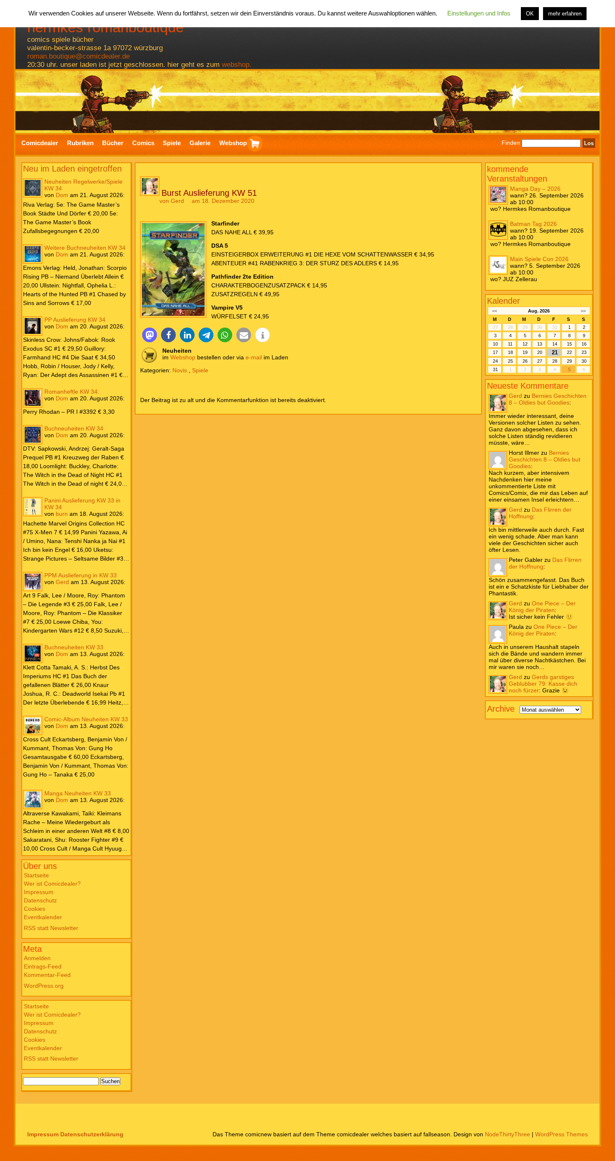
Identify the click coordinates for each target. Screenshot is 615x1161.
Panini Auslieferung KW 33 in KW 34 (82, 503)
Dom (62, 195)
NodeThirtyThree (507, 1134)
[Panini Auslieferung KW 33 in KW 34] (32, 506)
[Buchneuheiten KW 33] (32, 653)
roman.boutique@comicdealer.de (78, 56)
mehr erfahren (565, 13)
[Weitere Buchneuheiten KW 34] (32, 254)
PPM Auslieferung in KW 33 (80, 575)
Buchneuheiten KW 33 (73, 647)
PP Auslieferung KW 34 (74, 319)
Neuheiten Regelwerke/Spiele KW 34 (83, 185)
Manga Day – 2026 (535, 188)
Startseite (36, 875)
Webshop (182, 357)
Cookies (34, 908)
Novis (179, 370)
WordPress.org (44, 985)
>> (583, 310)
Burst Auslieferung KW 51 (209, 192)
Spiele (200, 370)
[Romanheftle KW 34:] (32, 398)
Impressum (39, 892)
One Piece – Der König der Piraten (542, 606)
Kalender (503, 300)
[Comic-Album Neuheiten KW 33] (32, 725)
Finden (511, 143)
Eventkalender (43, 917)
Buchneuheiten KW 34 (73, 428)
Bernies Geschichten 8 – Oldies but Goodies (548, 398)
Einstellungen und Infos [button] (478, 13)
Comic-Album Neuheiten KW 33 (86, 719)
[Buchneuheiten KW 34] (32, 434)
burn (62, 513)
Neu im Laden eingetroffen (72, 168)
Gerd (62, 582)
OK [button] (530, 13)
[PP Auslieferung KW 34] (32, 326)
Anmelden (37, 958)
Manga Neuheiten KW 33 (77, 793)
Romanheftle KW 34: (71, 391)
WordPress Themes (561, 1134)
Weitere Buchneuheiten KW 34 (85, 247)
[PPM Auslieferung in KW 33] (32, 581)
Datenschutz (40, 900)
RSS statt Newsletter (51, 928)
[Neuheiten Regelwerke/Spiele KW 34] (32, 187)
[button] (149, 335)
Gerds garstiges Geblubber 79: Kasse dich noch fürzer (543, 683)
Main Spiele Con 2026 (539, 258)
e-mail (254, 357)
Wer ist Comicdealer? (52, 883)
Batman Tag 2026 (533, 223)
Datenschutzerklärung (91, 1134)
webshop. (236, 65)
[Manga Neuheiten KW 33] (32, 799)
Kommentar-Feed (47, 974)
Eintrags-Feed (43, 966)
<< (494, 310)
